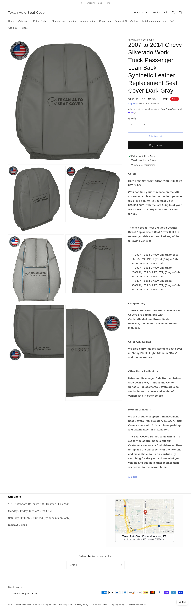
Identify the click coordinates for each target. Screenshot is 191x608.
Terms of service (99, 605)
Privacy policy (81, 605)
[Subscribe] (120, 565)
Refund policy (65, 605)
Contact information (137, 605)
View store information (143, 165)
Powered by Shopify (47, 605)
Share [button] (134, 477)
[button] (23, 21)
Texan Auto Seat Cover (26, 605)
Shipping (132, 104)
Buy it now (155, 145)
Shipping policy (117, 605)
